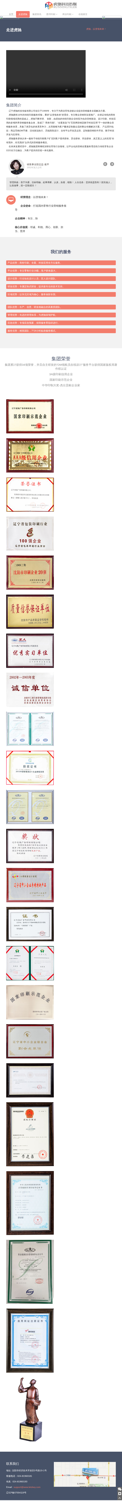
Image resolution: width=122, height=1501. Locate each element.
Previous (105, 164)
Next (111, 164)
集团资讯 (36, 14)
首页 (11, 14)
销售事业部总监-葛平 (38, 164)
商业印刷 (67, 14)
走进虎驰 (22, 14)
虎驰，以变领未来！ (96, 29)
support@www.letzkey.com (27, 1487)
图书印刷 (51, 14)
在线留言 (82, 14)
